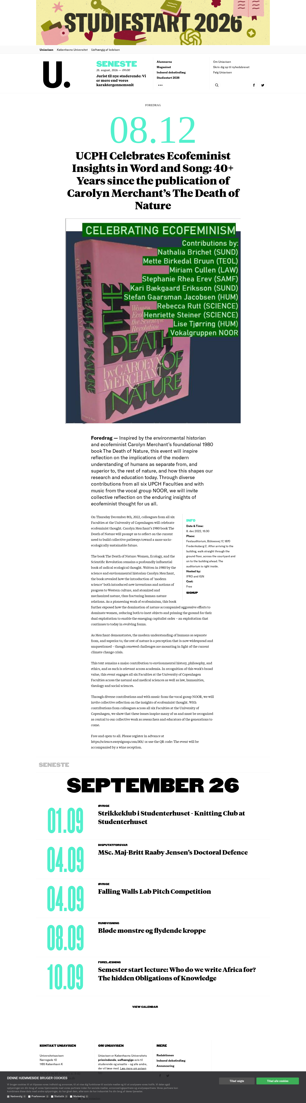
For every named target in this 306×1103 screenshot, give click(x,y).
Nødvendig (17, 1096)
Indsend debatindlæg (171, 72)
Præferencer (40, 1096)
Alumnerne (164, 61)
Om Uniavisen (222, 61)
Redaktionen (165, 1055)
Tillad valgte (237, 1080)
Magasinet (164, 67)
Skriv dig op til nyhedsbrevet (231, 67)
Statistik (60, 1096)
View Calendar (145, 1007)
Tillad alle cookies (277, 1080)
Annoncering (165, 1065)
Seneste (116, 64)
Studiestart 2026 (168, 77)
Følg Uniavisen (222, 72)
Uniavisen (46, 49)
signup (192, 592)
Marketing (80, 1096)
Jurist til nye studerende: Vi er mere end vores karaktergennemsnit (121, 80)
